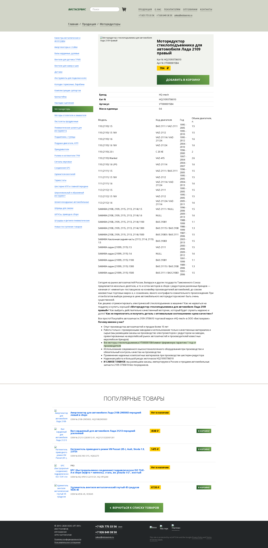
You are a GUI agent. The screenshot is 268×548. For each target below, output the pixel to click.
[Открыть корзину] (123, 9)
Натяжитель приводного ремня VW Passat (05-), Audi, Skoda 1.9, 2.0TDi (107, 450)
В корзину (204, 431)
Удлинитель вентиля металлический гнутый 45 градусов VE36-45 (104, 488)
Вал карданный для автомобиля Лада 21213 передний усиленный (102, 432)
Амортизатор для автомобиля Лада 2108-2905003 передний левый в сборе (105, 414)
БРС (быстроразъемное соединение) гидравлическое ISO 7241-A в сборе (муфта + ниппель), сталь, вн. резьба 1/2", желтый (107, 471)
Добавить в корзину (183, 80)
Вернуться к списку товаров (135, 508)
